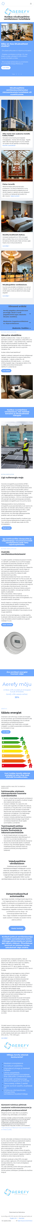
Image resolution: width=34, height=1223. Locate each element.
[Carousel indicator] (13, 74)
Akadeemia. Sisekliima (20, 328)
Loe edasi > (6, 246)
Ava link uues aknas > (10, 145)
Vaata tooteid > (15, 196)
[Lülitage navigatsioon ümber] (30, 3)
